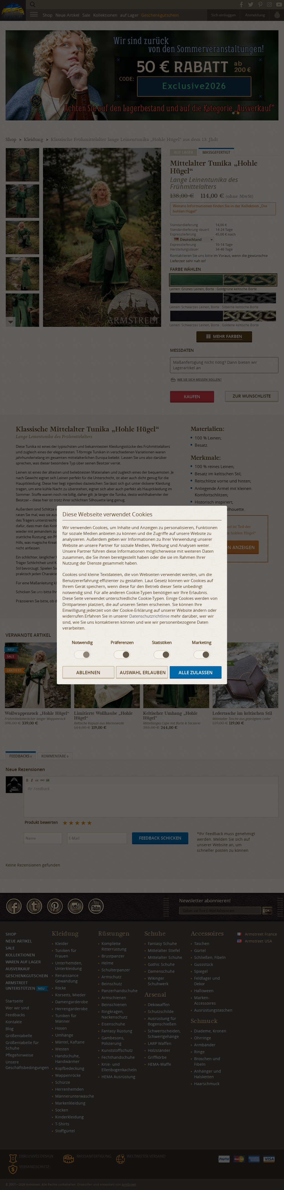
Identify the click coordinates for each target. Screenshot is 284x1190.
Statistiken (162, 642)
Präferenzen (122, 642)
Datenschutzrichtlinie (149, 616)
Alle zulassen (196, 672)
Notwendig (82, 642)
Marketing (201, 642)
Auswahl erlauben (143, 672)
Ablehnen (88, 672)
